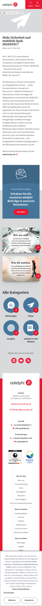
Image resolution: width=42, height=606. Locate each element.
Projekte (21, 521)
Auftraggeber (21, 492)
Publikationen (21, 525)
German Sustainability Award (21, 503)
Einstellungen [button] (9, 593)
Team (21, 488)
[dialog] (21, 578)
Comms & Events (21, 529)
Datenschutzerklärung (20, 589)
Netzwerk (21, 496)
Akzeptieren (29, 600)
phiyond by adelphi (21, 532)
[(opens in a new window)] (30, 463)
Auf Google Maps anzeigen (20, 410)
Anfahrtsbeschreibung (19, 404)
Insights (21, 547)
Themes (21, 517)
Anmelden (21, 212)
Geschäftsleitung (21, 484)
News (21, 550)
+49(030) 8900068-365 (22, 438)
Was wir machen (21, 509)
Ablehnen (12, 600)
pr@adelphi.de (22, 442)
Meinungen (21, 543)
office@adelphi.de (22, 428)
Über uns (21, 480)
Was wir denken (12, 13)
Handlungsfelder (21, 514)
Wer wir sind (21, 476)
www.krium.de (8, 154)
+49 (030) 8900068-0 (22, 425)
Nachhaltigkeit (21, 499)
